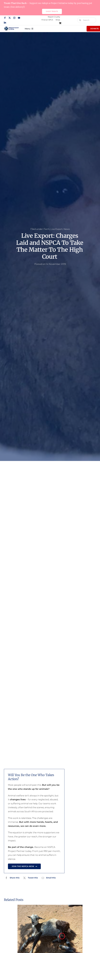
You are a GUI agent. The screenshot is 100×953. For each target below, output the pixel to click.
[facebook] (5, 18)
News (67, 229)
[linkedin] (5, 22)
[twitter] (10, 18)
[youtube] (19, 18)
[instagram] (14, 18)
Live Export (57, 229)
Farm (47, 229)
